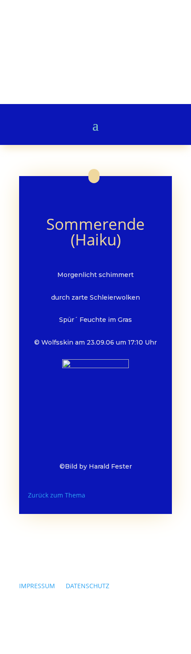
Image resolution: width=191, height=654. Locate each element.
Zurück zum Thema (56, 495)
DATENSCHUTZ (87, 586)
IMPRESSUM (37, 586)
